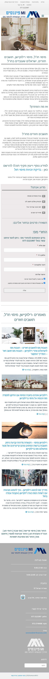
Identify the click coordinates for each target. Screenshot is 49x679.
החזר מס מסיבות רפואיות (22, 537)
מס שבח (18, 531)
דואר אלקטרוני (39, 265)
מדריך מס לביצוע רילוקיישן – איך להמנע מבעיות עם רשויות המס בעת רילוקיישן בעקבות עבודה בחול (25, 493)
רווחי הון (8, 531)
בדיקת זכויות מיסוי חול (27, 169)
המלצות (29, 5)
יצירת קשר (14, 675)
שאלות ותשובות (25, 2)
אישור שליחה (40, 274)
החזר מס (41, 531)
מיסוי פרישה (30, 531)
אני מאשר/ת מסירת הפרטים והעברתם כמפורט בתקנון (25, 283)
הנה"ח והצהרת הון (38, 534)
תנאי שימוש (21, 675)
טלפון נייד (40, 255)
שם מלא (41, 245)
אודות (42, 2)
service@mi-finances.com (36, 633)
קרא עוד (27, 370)
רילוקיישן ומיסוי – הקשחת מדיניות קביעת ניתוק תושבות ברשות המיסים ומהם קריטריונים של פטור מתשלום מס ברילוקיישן (24, 445)
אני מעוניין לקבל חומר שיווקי (33, 279)
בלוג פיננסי (35, 2)
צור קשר (20, 5)
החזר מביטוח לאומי (18, 534)
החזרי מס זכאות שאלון (11, 2)
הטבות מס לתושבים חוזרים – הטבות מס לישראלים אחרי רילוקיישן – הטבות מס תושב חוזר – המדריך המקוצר (25, 350)
